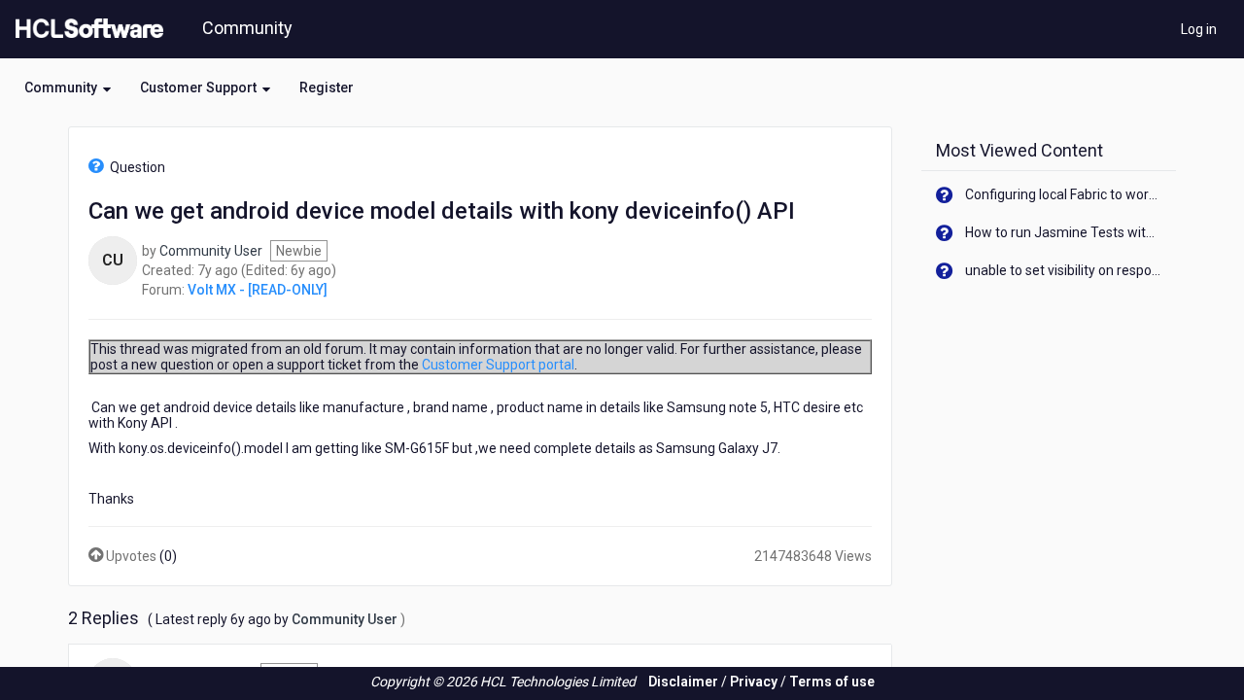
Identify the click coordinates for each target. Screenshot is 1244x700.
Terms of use (832, 681)
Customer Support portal (498, 364)
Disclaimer (683, 681)
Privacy (754, 681)
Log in (1199, 29)
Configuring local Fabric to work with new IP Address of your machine (1063, 194)
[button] (67, 87)
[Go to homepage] (85, 29)
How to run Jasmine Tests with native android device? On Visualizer (1063, 232)
